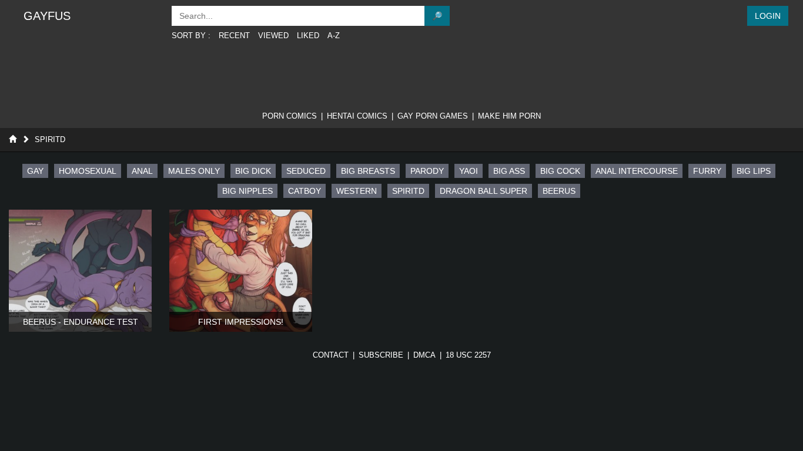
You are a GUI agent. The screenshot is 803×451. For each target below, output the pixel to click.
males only (194, 171)
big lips (754, 171)
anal (142, 171)
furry (707, 171)
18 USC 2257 (468, 355)
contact (331, 355)
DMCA (424, 355)
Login (768, 16)
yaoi (468, 171)
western (356, 191)
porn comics (289, 116)
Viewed (273, 35)
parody (427, 171)
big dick (253, 171)
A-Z (333, 35)
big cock (560, 171)
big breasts (368, 171)
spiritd (408, 191)
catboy (304, 191)
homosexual (87, 171)
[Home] (12, 139)
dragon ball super (483, 191)
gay (35, 171)
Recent (234, 35)
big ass (509, 171)
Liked (308, 35)
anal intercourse (636, 171)
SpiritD (50, 139)
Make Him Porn (509, 116)
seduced (306, 171)
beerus (559, 191)
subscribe (381, 355)
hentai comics (357, 116)
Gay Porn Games (432, 116)
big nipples (247, 191)
